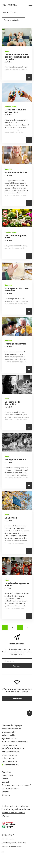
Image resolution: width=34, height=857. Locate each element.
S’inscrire (6, 795)
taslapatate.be (8, 758)
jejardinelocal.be (9, 738)
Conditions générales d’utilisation (14, 842)
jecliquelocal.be (9, 735)
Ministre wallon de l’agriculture (15, 806)
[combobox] (13, 20)
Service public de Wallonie (13, 812)
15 (27, 627)
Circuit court (7, 775)
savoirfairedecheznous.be (13, 748)
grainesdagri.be (9, 731)
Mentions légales (8, 839)
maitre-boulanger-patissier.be (15, 741)
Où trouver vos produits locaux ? (16, 785)
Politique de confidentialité (11, 846)
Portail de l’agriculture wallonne (16, 809)
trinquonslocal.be (9, 761)
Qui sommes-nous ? (10, 788)
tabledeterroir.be (9, 754)
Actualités (6, 772)
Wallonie (5, 815)
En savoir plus (17, 698)
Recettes (6, 791)
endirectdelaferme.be (11, 728)
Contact (5, 781)
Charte (5, 778)
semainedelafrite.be (10, 751)
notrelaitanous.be (9, 745)
